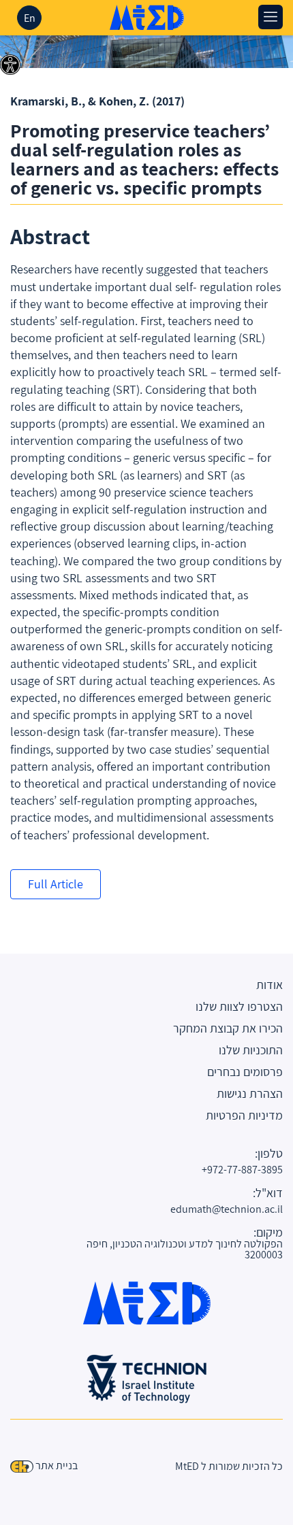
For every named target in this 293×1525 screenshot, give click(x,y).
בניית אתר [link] (56, 1465)
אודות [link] (269, 984)
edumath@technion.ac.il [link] (226, 1209)
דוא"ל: (268, 1193)
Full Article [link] (55, 884)
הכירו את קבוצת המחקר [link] (228, 1028)
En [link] (29, 18)
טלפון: (269, 1153)
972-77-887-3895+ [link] (242, 1169)
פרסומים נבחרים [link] (245, 1071)
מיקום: (268, 1232)
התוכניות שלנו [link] (251, 1050)
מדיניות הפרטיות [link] (244, 1115)
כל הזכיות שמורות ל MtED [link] (229, 1466)
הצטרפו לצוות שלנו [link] (239, 1006)
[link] (10, 64)
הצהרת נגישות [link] (250, 1093)
